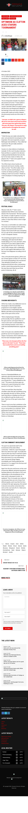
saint (13, 550)
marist (18, 548)
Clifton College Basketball (16, 16)
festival (10, 546)
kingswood (12, 548)
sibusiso (18, 550)
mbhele (23, 548)
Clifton (3, 721)
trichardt (5, 552)
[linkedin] (9, 60)
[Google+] (16, 60)
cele (18, 544)
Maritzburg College (6, 736)
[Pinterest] (12, 60)
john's (25, 546)
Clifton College (5, 16)
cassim (12, 544)
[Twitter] (6, 60)
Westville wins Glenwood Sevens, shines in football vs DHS (12, 655)
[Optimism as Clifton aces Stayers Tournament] (14, 44)
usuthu (11, 552)
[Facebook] (2, 60)
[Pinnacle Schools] (14, 5)
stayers (23, 550)
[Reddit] (19, 60)
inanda (20, 546)
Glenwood (4, 725)
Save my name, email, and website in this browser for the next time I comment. (13, 622)
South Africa (12, 18)
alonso (7, 544)
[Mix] (22, 60)
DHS (2, 723)
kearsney (6, 548)
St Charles (4, 741)
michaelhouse (7, 550)
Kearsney (3, 728)
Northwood (4, 740)
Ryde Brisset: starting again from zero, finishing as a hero (14, 683)
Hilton (2, 727)
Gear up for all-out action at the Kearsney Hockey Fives (12, 649)
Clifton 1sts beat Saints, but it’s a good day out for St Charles (14, 662)
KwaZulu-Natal (5, 18)
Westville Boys (5, 743)
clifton (22, 544)
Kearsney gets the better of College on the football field (14, 676)
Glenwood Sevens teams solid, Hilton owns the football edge (13, 669)
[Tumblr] (2, 63)
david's (5, 546)
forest (15, 546)
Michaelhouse (5, 738)
